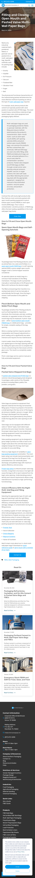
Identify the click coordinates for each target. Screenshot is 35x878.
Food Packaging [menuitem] (8, 787)
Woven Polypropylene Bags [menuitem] (12, 823)
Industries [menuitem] (7, 784)
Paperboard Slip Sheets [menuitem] (11, 832)
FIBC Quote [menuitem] (6, 803)
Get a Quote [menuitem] (7, 801)
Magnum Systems (9, 536)
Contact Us (29, 2)
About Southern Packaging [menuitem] (12, 756)
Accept (17, 866)
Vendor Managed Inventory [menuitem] (12, 773)
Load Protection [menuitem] (8, 827)
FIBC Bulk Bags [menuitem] (8, 813)
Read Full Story (8, 610)
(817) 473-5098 (9, 2)
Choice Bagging (8, 534)
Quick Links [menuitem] (7, 799)
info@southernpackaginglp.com (12, 732)
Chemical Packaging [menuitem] (10, 794)
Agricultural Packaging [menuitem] (10, 789)
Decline (17, 871)
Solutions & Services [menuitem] (11, 770)
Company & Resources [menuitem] (12, 754)
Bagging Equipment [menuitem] (9, 777)
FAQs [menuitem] (4, 765)
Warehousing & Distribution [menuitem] (12, 779)
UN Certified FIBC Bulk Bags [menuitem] (12, 815)
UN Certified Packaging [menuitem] (10, 825)
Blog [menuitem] (4, 761)
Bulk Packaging (14, 560)
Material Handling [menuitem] (9, 791)
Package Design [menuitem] (8, 775)
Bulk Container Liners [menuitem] (10, 830)
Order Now (17, 216)
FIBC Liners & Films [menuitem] (9, 835)
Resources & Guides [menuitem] (9, 763)
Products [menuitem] (6, 810)
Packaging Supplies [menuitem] (9, 837)
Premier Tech (7, 528)
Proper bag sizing (7, 469)
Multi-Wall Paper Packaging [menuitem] (12, 818)
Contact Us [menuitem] (6, 759)
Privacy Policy (21, 851)
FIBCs (6, 560)
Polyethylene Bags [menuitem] (9, 820)
